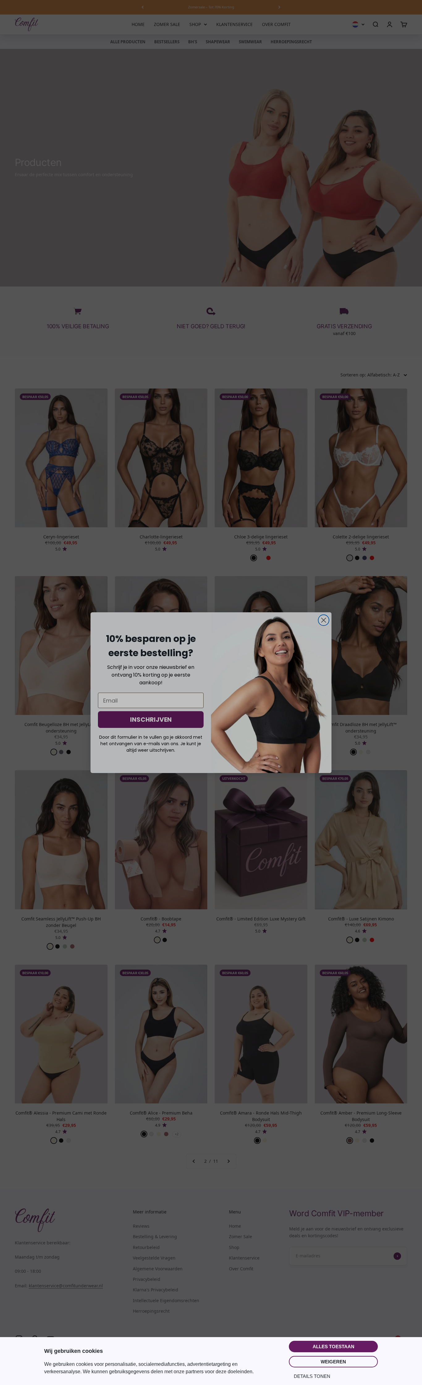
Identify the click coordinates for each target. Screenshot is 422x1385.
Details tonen (312, 1376)
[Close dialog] (323, 620)
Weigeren (333, 1361)
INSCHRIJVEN (151, 719)
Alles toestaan (333, 1346)
